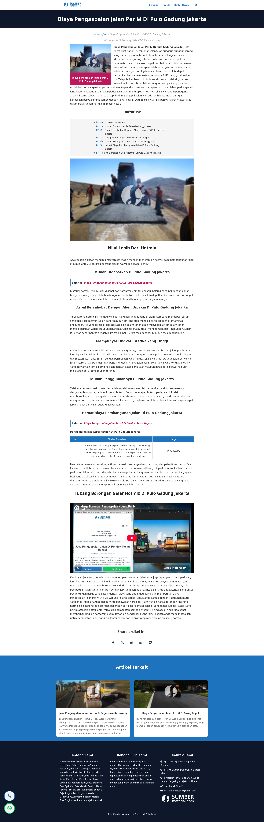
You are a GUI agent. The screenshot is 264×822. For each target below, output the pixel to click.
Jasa (105, 34)
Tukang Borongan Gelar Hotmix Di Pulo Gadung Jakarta (130, 152)
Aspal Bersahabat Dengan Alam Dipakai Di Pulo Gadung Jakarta (135, 131)
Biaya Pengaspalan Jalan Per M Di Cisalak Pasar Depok (118, 423)
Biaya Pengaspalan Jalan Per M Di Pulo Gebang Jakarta (118, 283)
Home (97, 34)
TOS (195, 4)
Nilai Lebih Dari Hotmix (112, 122)
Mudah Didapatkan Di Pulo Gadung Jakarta (128, 126)
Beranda (153, 4)
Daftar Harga (181, 4)
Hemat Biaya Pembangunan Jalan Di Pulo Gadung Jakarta (132, 147)
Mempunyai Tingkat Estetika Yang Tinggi (127, 137)
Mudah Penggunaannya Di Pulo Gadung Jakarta (131, 141)
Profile (166, 4)
